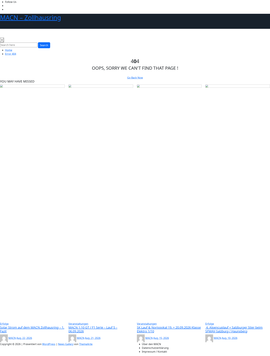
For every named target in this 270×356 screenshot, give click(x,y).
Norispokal (73, 33)
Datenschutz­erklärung (155, 348)
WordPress (48, 344)
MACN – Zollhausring (30, 17)
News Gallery (65, 344)
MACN (12, 338)
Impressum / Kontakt (154, 351)
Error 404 (10, 54)
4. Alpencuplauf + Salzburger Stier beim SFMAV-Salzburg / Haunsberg (234, 329)
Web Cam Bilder (32, 33)
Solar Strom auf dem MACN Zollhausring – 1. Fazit (32, 329)
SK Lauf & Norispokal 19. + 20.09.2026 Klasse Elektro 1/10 (169, 329)
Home (8, 50)
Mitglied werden (107, 33)
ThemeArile (85, 344)
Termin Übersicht (54, 33)
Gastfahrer (88, 33)
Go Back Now (135, 77)
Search (44, 45)
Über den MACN (10, 33)
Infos (123, 33)
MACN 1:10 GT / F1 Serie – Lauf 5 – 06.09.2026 (92, 329)
